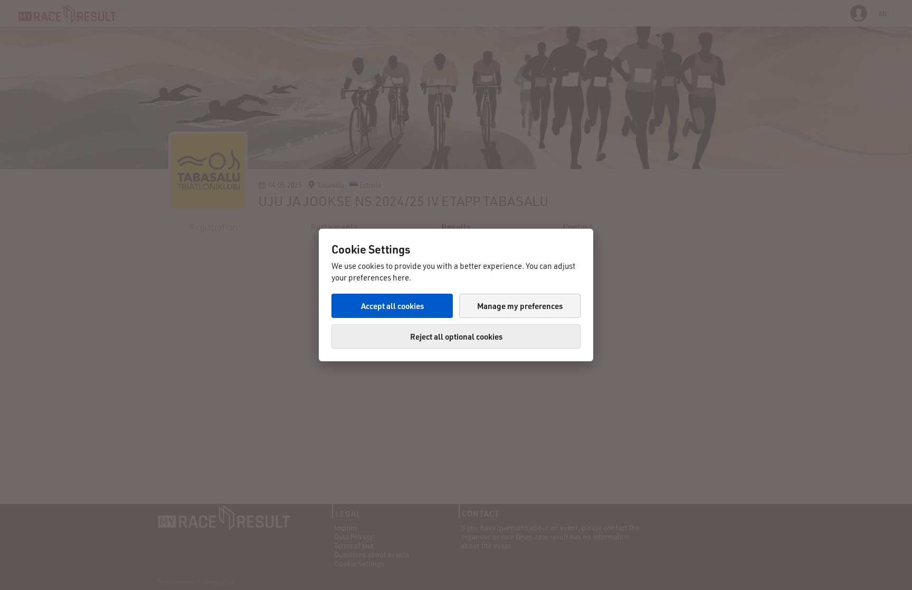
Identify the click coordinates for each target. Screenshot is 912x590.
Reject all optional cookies (456, 336)
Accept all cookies (392, 306)
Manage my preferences (520, 306)
